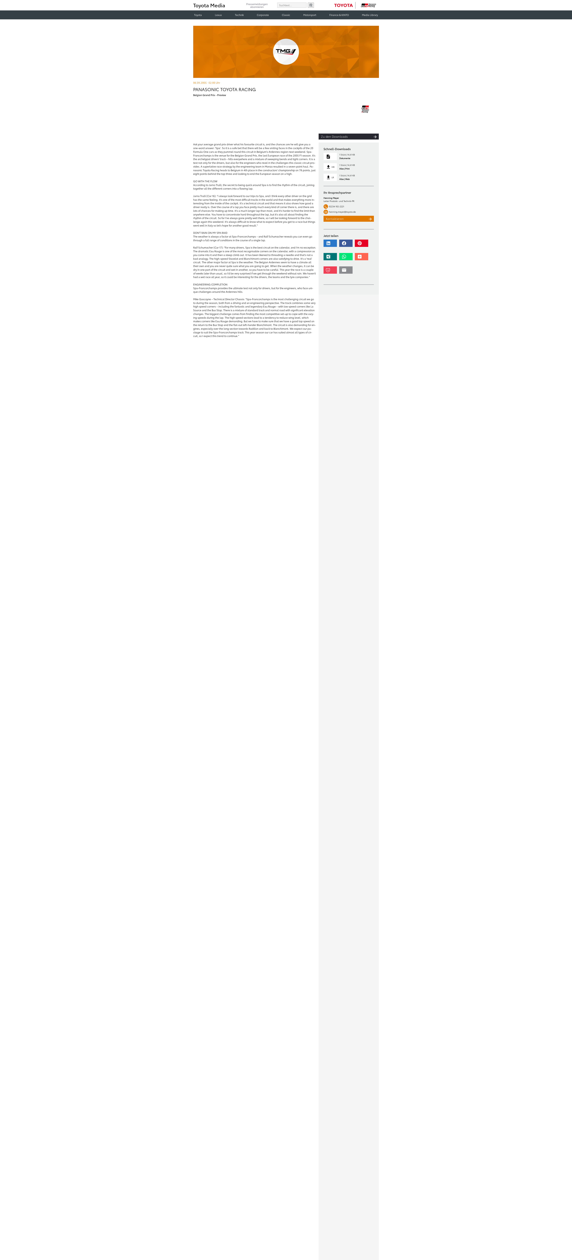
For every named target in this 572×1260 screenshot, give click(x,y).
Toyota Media (209, 5)
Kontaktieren (335, 219)
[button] (331, 245)
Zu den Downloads (334, 136)
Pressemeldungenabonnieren (257, 6)
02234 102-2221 (336, 206)
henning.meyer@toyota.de (342, 211)
